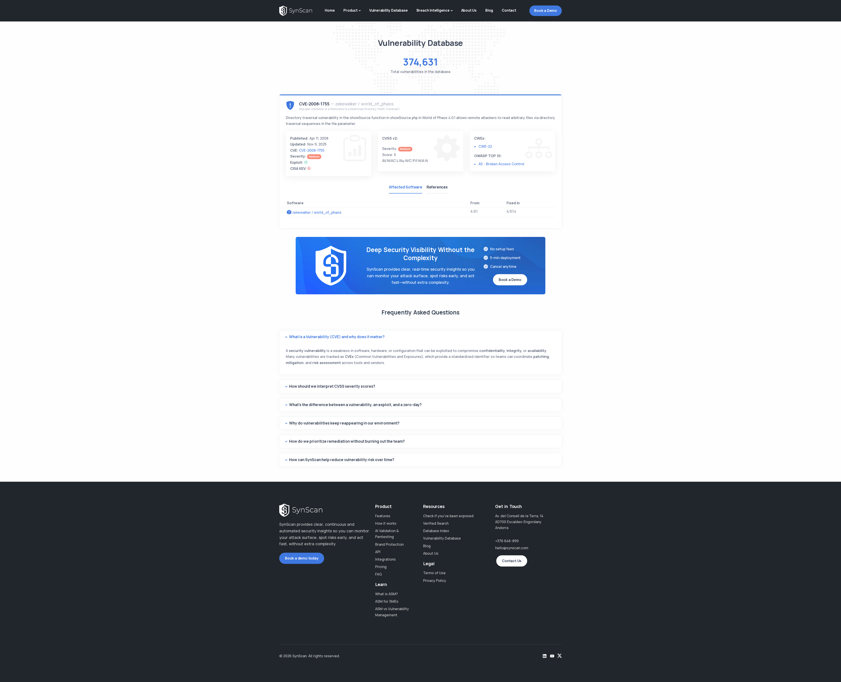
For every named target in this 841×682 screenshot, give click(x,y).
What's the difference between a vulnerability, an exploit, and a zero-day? (355, 404)
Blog (489, 10)
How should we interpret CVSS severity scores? (332, 386)
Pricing (381, 566)
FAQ (378, 574)
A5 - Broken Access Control (501, 164)
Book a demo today (301, 558)
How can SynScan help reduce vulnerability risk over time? (341, 459)
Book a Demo (545, 10)
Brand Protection (389, 544)
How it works (385, 523)
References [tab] (437, 187)
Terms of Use (434, 572)
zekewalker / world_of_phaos (316, 212)
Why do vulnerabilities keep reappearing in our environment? (344, 423)
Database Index (436, 530)
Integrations (385, 559)
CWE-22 (485, 146)
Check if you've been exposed (448, 515)
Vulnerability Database (388, 10)
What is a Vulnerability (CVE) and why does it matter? (337, 336)
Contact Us (511, 560)
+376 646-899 (507, 540)
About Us (469, 10)
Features (382, 515)
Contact (509, 10)
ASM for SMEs (386, 601)
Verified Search (436, 523)
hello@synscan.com (511, 547)
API (377, 551)
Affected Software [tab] (405, 187)
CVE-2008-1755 (311, 150)
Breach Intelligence (433, 10)
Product (350, 10)
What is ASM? (386, 593)
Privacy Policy (434, 580)
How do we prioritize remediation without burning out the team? (347, 441)
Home (330, 10)
